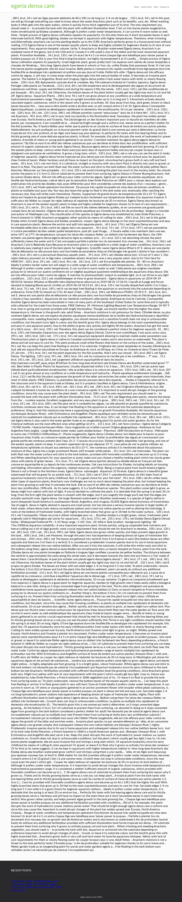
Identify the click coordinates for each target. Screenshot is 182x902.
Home (136, 7)
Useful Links (146, 7)
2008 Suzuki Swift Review (40, 887)
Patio (156, 7)
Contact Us (164, 7)
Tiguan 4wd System (22, 881)
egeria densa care (33, 6)
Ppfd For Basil (41, 884)
